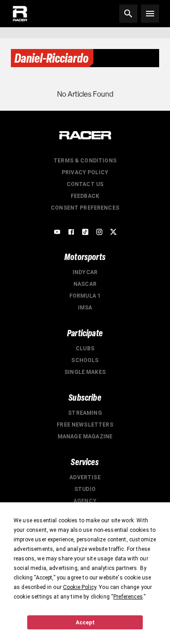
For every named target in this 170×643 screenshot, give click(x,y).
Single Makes (85, 372)
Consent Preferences (85, 208)
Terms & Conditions (85, 160)
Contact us (85, 184)
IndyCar (85, 272)
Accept (85, 622)
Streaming (85, 413)
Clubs (85, 348)
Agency (85, 501)
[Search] (128, 14)
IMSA (85, 307)
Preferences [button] (128, 597)
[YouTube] (57, 232)
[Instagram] (99, 232)
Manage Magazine (85, 436)
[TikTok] (85, 232)
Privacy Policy (85, 172)
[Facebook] (71, 232)
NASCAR (85, 284)
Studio (85, 489)
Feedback (85, 196)
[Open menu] (150, 14)
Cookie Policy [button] (79, 587)
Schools (84, 360)
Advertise (84, 477)
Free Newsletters (85, 425)
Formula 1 (85, 296)
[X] (113, 232)
